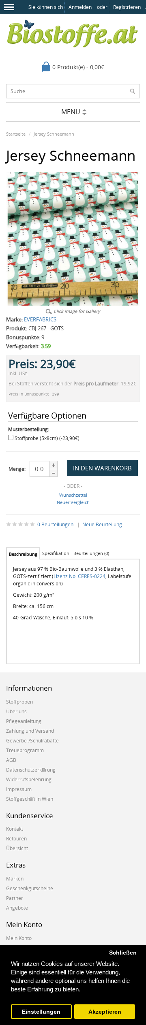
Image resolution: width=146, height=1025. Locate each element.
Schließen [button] (123, 953)
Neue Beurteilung (102, 524)
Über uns (16, 711)
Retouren (16, 838)
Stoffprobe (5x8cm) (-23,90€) (47, 438)
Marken (15, 878)
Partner (14, 898)
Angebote (17, 907)
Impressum (19, 789)
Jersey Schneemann (54, 134)
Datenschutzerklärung (31, 769)
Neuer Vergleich (73, 502)
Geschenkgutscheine (29, 888)
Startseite (16, 134)
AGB (11, 760)
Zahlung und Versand (30, 730)
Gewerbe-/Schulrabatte (32, 740)
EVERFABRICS (40, 319)
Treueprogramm (25, 750)
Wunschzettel (73, 495)
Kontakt (14, 828)
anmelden (80, 7)
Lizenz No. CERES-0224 (79, 576)
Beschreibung (23, 554)
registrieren (127, 7)
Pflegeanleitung (23, 721)
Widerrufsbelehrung (29, 779)
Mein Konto (19, 938)
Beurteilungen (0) (91, 553)
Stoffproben (19, 701)
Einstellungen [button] (41, 1012)
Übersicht (17, 848)
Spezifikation (55, 553)
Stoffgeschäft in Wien (29, 798)
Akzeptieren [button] (104, 1012)
